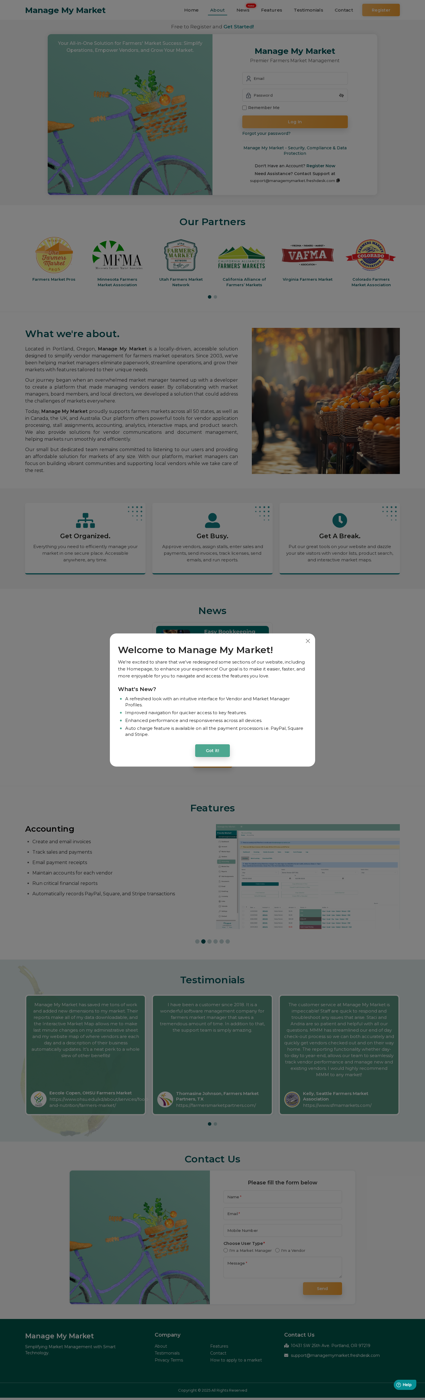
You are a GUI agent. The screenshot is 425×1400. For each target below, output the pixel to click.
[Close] (308, 641)
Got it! (212, 750)
